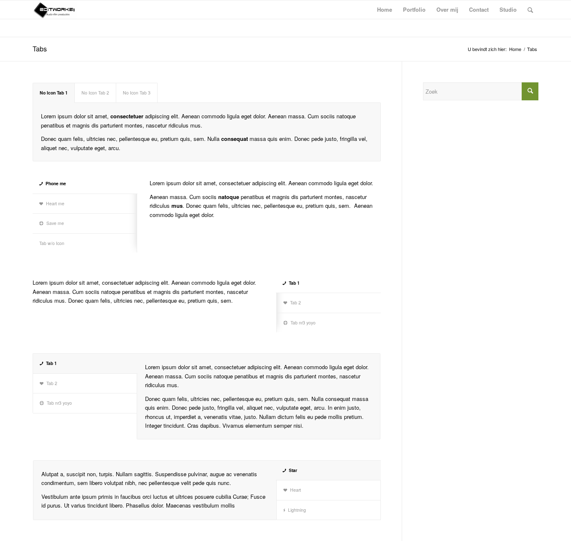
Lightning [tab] (297, 510)
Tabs (40, 49)
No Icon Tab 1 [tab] (54, 92)
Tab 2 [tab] (295, 302)
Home (515, 49)
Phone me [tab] (56, 183)
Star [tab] (293, 470)
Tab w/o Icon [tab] (51, 243)
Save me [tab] (55, 223)
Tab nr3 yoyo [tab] (303, 322)
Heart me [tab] (55, 203)
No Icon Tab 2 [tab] (95, 92)
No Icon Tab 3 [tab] (136, 92)
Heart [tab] (295, 490)
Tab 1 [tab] (294, 283)
